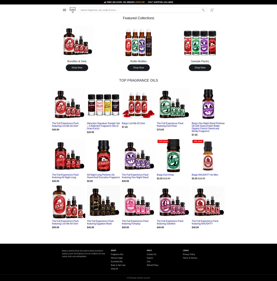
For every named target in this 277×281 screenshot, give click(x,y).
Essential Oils (117, 261)
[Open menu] (64, 10)
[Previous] (57, 103)
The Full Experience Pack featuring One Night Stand (135, 176)
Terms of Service (190, 258)
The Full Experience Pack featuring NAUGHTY (205, 222)
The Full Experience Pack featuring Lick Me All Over (65, 124)
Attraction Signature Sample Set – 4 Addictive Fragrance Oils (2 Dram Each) (103, 126)
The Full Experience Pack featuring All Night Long (65, 176)
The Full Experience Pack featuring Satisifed (170, 222)
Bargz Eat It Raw (165, 175)
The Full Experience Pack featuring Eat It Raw (170, 124)
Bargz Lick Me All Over (133, 123)
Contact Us (151, 254)
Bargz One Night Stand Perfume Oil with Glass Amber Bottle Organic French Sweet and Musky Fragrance (208, 127)
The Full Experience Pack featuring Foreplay (135, 222)
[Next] (80, 103)
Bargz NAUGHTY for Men (205, 175)
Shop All (114, 269)
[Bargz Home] (72, 10)
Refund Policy (153, 265)
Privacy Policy (189, 254)
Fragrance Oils (117, 254)
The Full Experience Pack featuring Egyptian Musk (100, 222)
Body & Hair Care (118, 265)
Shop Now (77, 67)
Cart (148, 261)
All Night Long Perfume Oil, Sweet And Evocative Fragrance (103, 176)
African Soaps (117, 258)
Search (150, 258)
